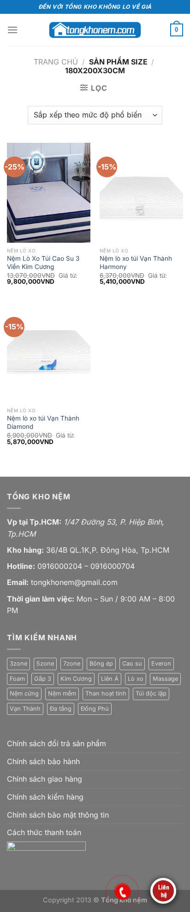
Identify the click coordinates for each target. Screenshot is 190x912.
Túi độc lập (151, 693)
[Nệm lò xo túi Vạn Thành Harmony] (141, 193)
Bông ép (101, 663)
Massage (165, 678)
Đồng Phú (95, 708)
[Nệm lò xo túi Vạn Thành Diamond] (48, 353)
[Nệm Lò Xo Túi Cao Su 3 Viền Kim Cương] (48, 193)
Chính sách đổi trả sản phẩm (56, 743)
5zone (45, 663)
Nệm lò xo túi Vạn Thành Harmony (136, 262)
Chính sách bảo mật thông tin (58, 814)
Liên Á (110, 678)
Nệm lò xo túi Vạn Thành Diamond (43, 422)
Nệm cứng (24, 693)
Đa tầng (60, 708)
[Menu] (12, 29)
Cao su (132, 663)
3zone (18, 663)
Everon (161, 663)
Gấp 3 (42, 678)
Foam (17, 678)
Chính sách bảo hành (43, 761)
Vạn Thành (25, 708)
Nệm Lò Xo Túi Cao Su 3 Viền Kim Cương (43, 262)
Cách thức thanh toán (44, 832)
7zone (71, 663)
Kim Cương (76, 678)
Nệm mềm (62, 693)
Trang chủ (56, 61)
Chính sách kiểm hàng (45, 796)
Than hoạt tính (105, 693)
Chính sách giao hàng (44, 778)
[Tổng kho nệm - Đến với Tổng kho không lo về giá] (95, 30)
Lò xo (135, 678)
